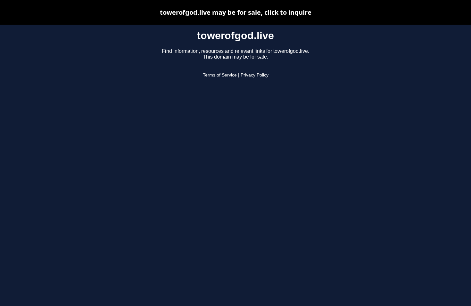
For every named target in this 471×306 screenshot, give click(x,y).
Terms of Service (220, 75)
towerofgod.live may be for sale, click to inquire (235, 12)
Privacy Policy (255, 75)
